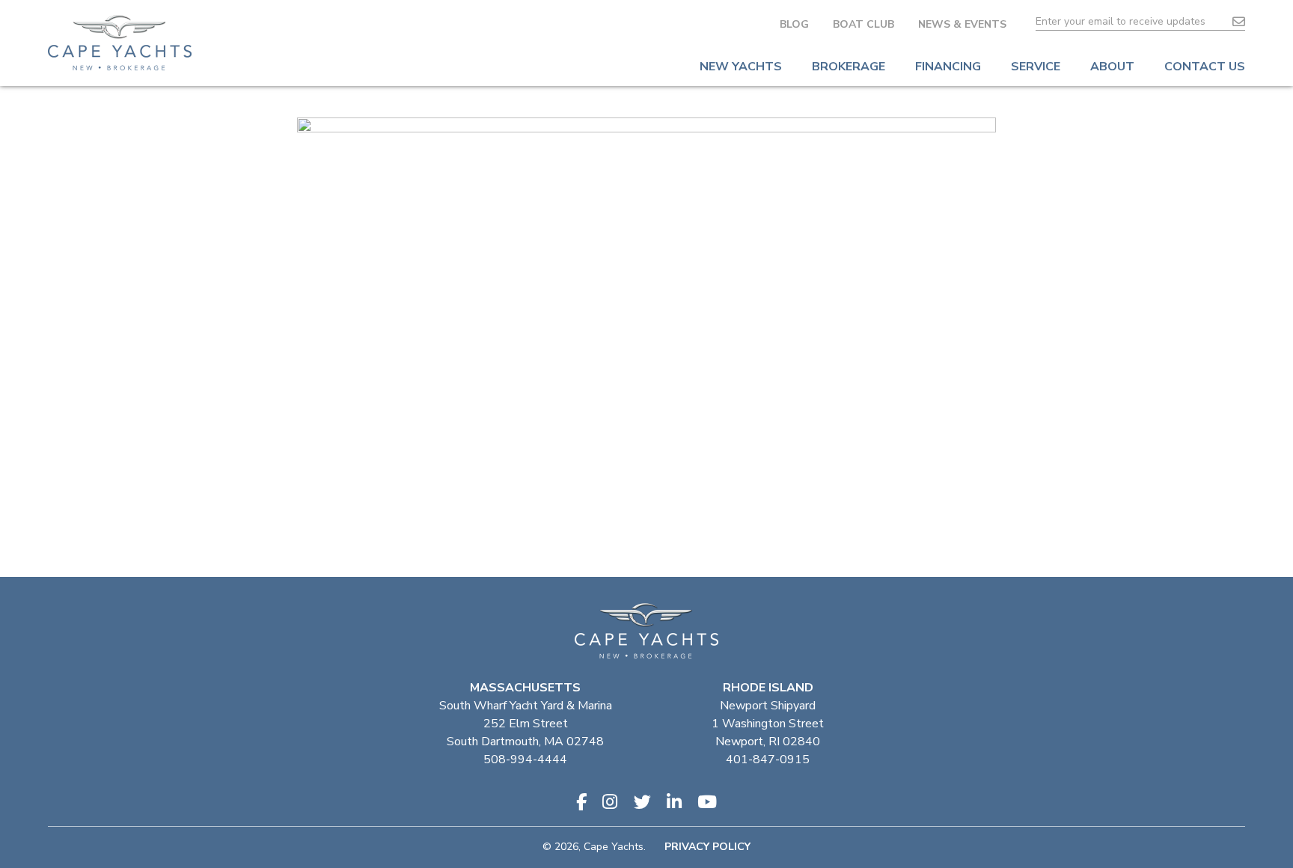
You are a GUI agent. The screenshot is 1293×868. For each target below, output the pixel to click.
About (1112, 66)
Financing (948, 66)
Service (1035, 66)
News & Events (962, 24)
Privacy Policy (707, 847)
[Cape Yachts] (120, 42)
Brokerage (848, 66)
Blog (794, 24)
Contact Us (1204, 66)
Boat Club (863, 24)
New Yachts (741, 66)
